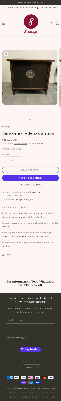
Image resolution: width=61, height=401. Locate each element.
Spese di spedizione (20, 143)
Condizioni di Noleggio (13, 149)
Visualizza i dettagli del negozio (19, 200)
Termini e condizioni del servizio (42, 393)
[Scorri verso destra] (37, 119)
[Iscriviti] (52, 320)
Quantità (5, 154)
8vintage (15, 388)
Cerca (8, 331)
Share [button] (8, 255)
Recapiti (35, 397)
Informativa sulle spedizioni (19, 397)
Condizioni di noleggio (16, 338)
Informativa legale (48, 397)
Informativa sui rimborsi (46, 388)
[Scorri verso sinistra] (24, 119)
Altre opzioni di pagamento (31, 185)
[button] (3, 23)
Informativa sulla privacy (18, 393)
